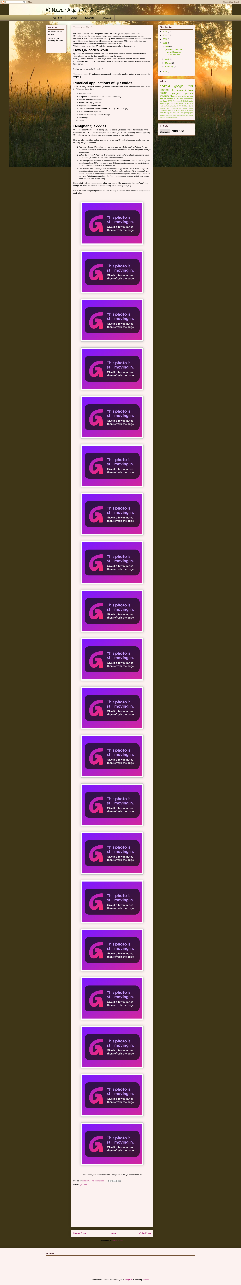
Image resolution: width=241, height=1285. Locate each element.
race (178, 115)
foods (162, 113)
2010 (165, 71)
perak (182, 113)
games (190, 96)
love (177, 113)
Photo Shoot (188, 106)
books (178, 110)
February (169, 67)
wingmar (128, 1279)
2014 (165, 31)
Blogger (173, 96)
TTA (181, 99)
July (167, 46)
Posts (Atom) (117, 1241)
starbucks (189, 115)
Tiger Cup (171, 110)
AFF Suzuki (174, 103)
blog (190, 90)
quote (174, 115)
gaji (168, 113)
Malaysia (182, 96)
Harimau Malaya (165, 106)
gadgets (176, 93)
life (172, 90)
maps (167, 104)
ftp (165, 113)
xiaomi (164, 90)
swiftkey (162, 117)
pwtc (170, 115)
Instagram (90, 17)
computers (188, 99)
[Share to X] (114, 1181)
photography (188, 113)
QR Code (83, 1185)
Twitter (73, 17)
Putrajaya (176, 101)
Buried (181, 103)
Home (113, 1233)
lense (162, 104)
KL (165, 99)
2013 (165, 35)
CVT (185, 103)
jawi (174, 113)
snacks (182, 115)
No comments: (98, 1181)
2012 (165, 39)
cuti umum (189, 110)
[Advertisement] (112, 1207)
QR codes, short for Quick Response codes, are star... (173, 51)
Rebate (162, 108)
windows (164, 96)
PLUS (176, 99)
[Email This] (109, 1181)
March (168, 63)
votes (175, 117)
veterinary (169, 117)
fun (161, 101)
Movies (170, 99)
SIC (168, 108)
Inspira (173, 106)
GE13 (170, 101)
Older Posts (145, 1233)
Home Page (56, 17)
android (165, 86)
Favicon (190, 103)
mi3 (190, 86)
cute (191, 101)
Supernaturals (176, 108)
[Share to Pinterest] (119, 1181)
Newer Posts (79, 1233)
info (161, 99)
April (167, 59)
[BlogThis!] (111, 1181)
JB (177, 106)
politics (189, 93)
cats (182, 110)
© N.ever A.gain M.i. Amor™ (75, 10)
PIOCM (107, 17)
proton (166, 115)
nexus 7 (181, 90)
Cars (165, 101)
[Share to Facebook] (117, 1181)
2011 (165, 43)
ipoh (171, 113)
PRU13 (163, 93)
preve (162, 115)
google (178, 86)
